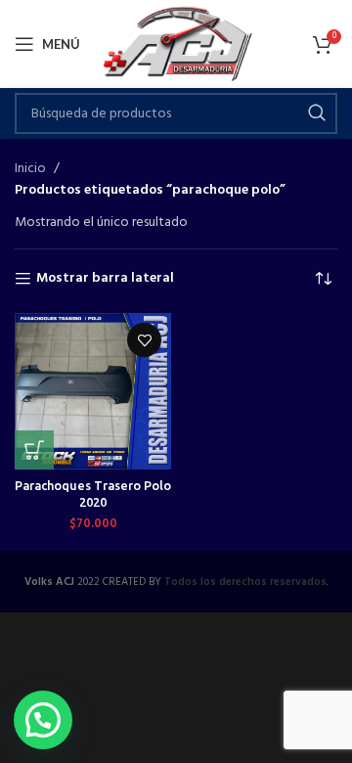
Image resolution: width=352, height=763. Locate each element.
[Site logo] (176, 44)
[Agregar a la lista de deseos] (144, 340)
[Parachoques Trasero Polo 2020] (93, 391)
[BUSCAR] (316, 113)
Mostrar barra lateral (105, 279)
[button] (34, 450)
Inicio (30, 169)
